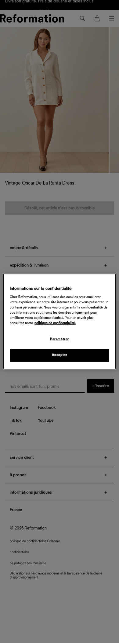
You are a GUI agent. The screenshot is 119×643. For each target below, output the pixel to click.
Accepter (59, 355)
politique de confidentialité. (55, 323)
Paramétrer (59, 340)
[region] (59, 322)
